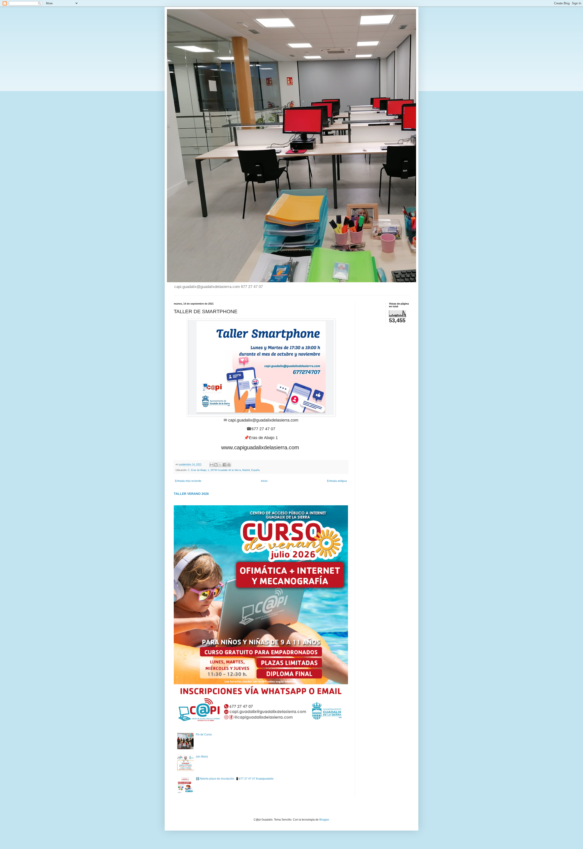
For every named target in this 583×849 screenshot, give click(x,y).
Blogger (324, 819)
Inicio (264, 481)
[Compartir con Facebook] (224, 465)
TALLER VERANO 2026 (191, 494)
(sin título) (202, 756)
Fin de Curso (204, 734)
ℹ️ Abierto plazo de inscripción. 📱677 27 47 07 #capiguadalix (235, 778)
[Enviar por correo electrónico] (211, 465)
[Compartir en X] (220, 465)
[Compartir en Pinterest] (229, 465)
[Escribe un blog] (216, 465)
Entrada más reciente (188, 481)
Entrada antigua (337, 481)
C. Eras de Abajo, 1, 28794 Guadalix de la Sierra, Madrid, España (224, 470)
